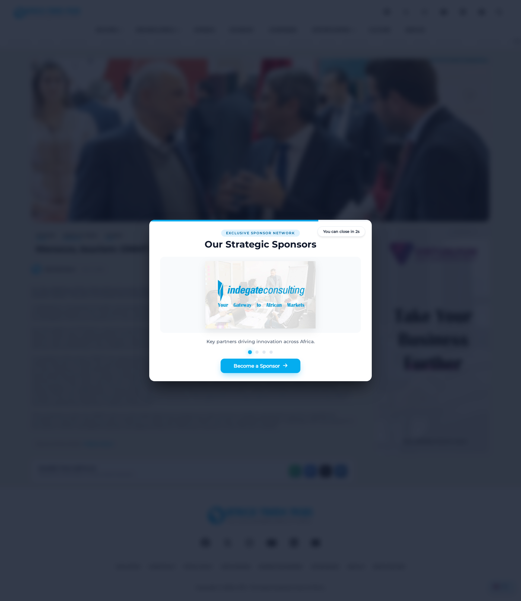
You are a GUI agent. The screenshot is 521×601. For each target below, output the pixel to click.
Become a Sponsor (257, 366)
